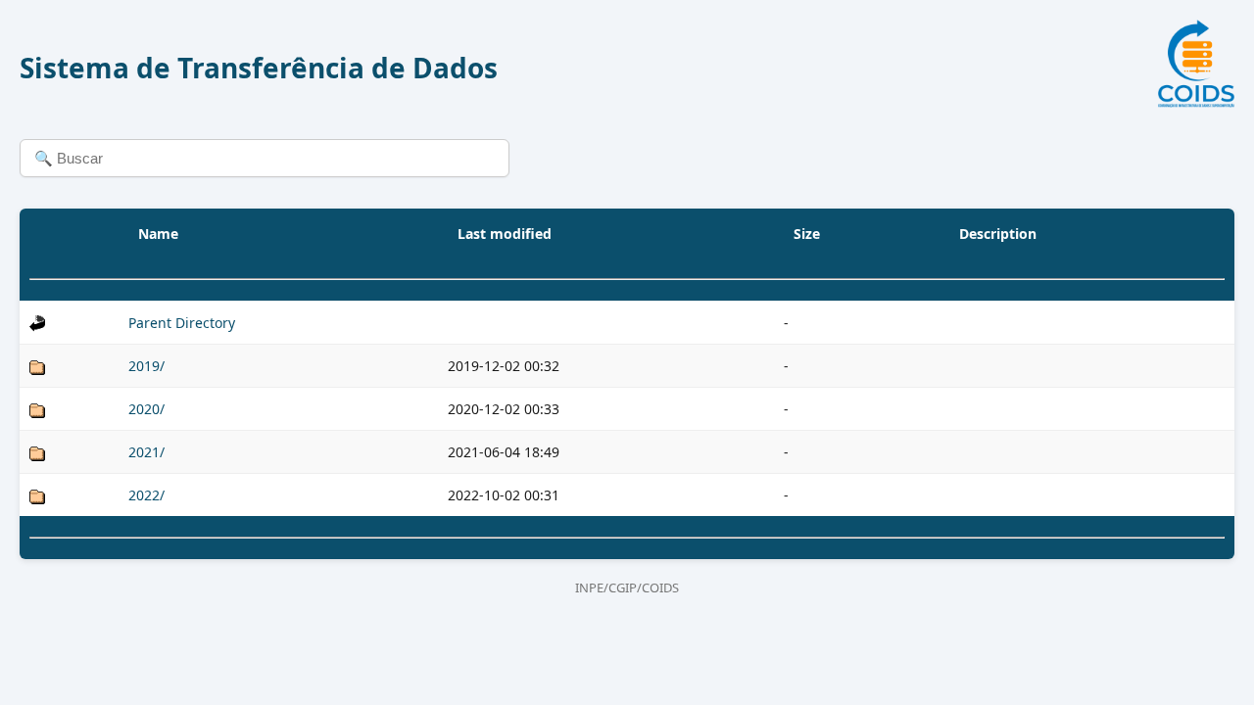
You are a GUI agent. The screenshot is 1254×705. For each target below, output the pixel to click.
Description (998, 233)
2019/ (146, 365)
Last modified (505, 233)
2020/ (146, 409)
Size (807, 233)
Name (158, 233)
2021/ (146, 452)
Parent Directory (181, 322)
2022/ (146, 495)
